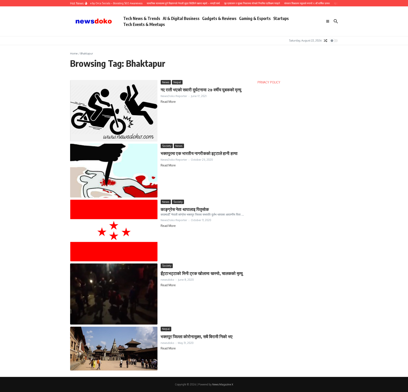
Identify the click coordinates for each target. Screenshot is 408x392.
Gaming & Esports (255, 18)
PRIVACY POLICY (269, 82)
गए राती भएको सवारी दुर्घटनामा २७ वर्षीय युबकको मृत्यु (201, 89)
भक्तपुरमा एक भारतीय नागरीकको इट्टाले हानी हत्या (199, 153)
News (165, 82)
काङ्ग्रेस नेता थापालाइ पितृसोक (185, 209)
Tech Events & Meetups (144, 24)
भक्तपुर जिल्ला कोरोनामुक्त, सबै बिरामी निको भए (196, 336)
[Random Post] (325, 40)
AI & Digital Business (181, 18)
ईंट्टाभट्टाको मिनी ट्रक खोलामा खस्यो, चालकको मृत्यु (202, 273)
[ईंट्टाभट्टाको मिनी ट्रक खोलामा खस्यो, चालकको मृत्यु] (113, 294)
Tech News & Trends (141, 18)
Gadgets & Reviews (219, 18)
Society (166, 145)
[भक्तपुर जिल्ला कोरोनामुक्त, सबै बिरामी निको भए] (113, 348)
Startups (281, 18)
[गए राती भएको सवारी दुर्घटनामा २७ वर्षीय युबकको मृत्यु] (113, 111)
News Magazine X (222, 384)
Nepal (177, 82)
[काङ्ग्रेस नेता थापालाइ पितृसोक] (113, 231)
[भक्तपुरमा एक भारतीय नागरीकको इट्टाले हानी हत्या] (113, 170)
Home (74, 53)
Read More (168, 101)
